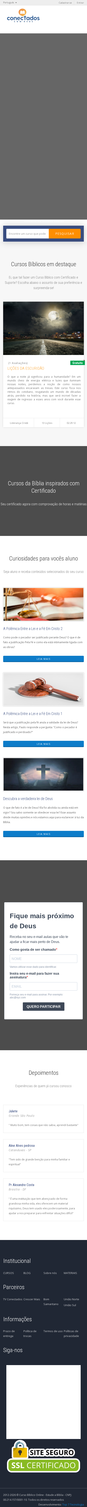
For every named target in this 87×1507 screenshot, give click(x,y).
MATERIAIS (70, 1273)
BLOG (27, 1273)
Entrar (80, 2)
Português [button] (9, 2)
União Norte (71, 1299)
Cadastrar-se (65, 2)
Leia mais (43, 658)
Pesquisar (64, 234)
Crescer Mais (31, 1299)
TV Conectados (12, 1299)
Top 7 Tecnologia (73, 1504)
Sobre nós (50, 1273)
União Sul (70, 1305)
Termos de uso (53, 1331)
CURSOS (8, 1273)
